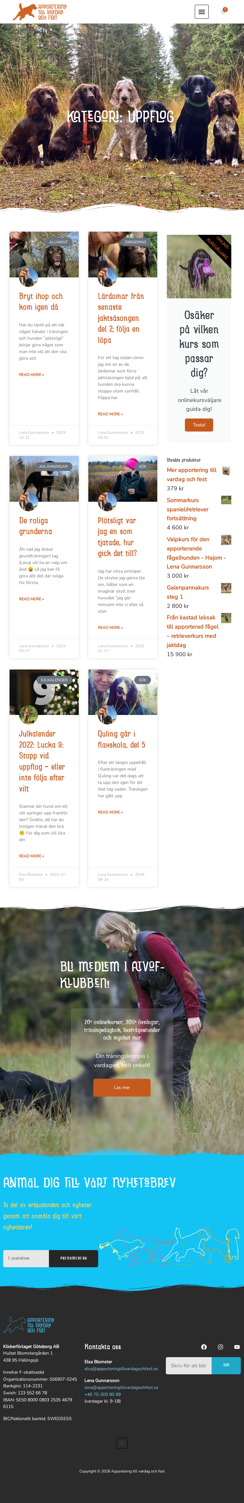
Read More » (31, 374)
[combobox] (189, 1365)
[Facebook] (204, 1347)
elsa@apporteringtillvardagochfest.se (121, 1369)
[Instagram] (220, 1347)
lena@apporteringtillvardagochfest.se (121, 1387)
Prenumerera (73, 1258)
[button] (202, 12)
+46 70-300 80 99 (103, 1394)
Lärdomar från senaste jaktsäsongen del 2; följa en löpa (121, 319)
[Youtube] (237, 1347)
